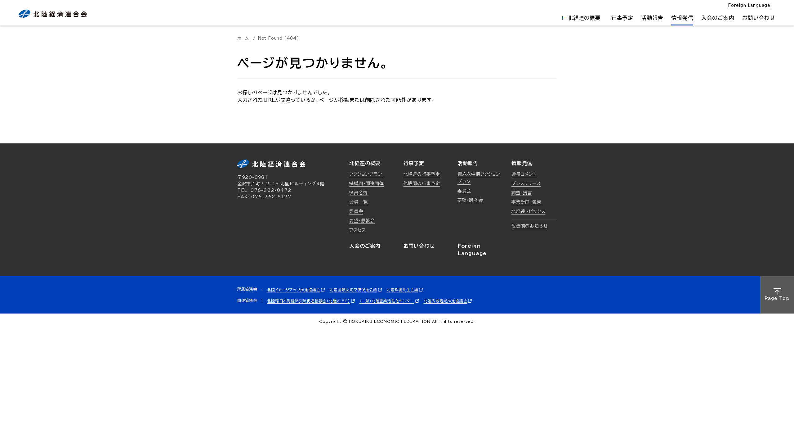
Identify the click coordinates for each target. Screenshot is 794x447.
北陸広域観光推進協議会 (445, 301)
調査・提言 (521, 193)
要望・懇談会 (362, 221)
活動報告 (652, 17)
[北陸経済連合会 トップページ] (53, 14)
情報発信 (682, 17)
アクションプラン (365, 174)
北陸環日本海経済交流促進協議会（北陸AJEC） (308, 301)
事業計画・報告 (526, 202)
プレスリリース (526, 183)
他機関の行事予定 (422, 183)
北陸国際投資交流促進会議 (353, 289)
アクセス (357, 230)
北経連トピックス (528, 211)
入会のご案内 (717, 17)
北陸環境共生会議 (402, 289)
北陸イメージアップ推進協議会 (293, 289)
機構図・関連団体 (366, 183)
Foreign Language (749, 5)
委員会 (356, 211)
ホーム (243, 38)
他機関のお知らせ (529, 226)
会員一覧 (358, 202)
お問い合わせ (758, 17)
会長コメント (524, 174)
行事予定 (622, 17)
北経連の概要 (583, 17)
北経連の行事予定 (422, 174)
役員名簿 (358, 193)
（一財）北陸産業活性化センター (386, 301)
